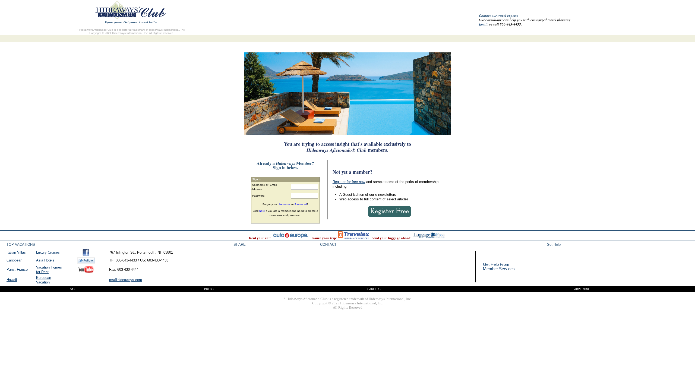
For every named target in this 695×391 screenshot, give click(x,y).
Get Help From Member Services (499, 266)
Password (301, 204)
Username (284, 204)
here (262, 210)
